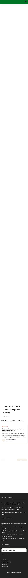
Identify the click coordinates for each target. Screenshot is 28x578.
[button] (26, 2)
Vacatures (4, 564)
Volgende (21, 459)
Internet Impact (17, 572)
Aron (15, 439)
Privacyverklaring (6, 562)
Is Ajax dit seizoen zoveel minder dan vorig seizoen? (13, 430)
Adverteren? (4, 566)
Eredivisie (5, 426)
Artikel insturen (5, 560)
